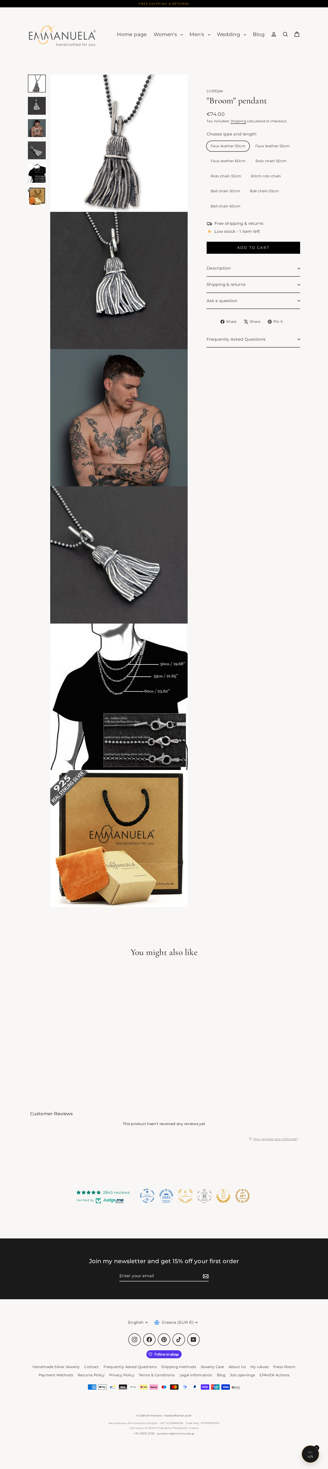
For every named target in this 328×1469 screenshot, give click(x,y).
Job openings (242, 1375)
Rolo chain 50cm (270, 161)
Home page (132, 34)
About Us (237, 1367)
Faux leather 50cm (228, 146)
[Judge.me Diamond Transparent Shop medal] (147, 1196)
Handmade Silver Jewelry (56, 1367)
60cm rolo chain (266, 176)
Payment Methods (56, 1375)
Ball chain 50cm (225, 191)
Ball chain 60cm (225, 206)
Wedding (229, 34)
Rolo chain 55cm (226, 176)
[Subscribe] (205, 1276)
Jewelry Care (212, 1367)
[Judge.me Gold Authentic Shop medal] (185, 1196)
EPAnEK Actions (274, 1375)
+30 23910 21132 (144, 1433)
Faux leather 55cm (272, 146)
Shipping (238, 121)
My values (259, 1367)
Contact (91, 1367)
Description (219, 268)
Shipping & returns (226, 284)
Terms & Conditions (157, 1375)
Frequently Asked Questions (236, 339)
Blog (259, 34)
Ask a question (222, 300)
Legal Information (195, 1375)
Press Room (284, 1367)
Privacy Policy (121, 1375)
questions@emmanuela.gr (176, 1433)
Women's (166, 34)
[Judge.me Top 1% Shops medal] (223, 1196)
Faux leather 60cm (228, 161)
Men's (197, 34)
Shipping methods (178, 1367)
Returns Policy (91, 1375)
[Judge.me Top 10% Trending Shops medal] (242, 1196)
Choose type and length (231, 134)
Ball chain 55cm (264, 191)
